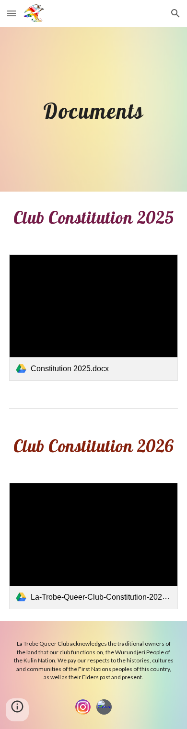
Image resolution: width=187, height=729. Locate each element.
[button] (11, 13)
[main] (93, 108)
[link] (93, 317)
